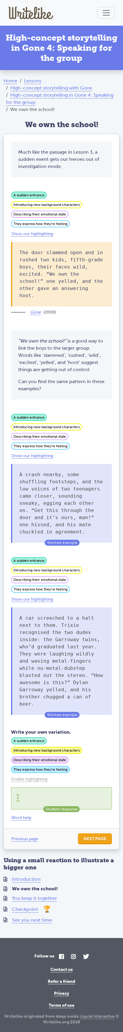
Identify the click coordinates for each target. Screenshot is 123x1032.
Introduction (26, 879)
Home (10, 81)
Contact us (61, 969)
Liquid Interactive (97, 1016)
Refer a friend (61, 981)
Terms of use (61, 1005)
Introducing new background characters (46, 205)
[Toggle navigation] (106, 13)
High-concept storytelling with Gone (51, 88)
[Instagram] (73, 957)
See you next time (32, 920)
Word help (21, 817)
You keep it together (34, 898)
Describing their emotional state (39, 214)
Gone (35, 312)
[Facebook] (61, 957)
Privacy (61, 993)
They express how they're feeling (40, 224)
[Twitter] (86, 957)
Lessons (32, 81)
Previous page (24, 838)
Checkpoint (25, 909)
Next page (95, 838)
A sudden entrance (28, 195)
